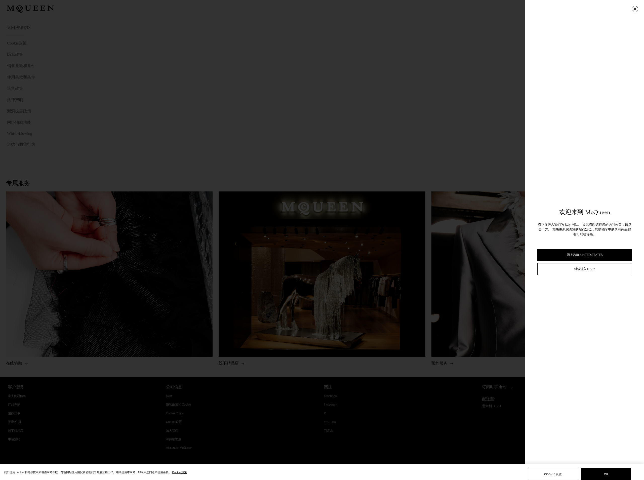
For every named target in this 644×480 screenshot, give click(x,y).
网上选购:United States (585, 255)
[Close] (635, 9)
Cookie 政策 (179, 472)
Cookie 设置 (553, 474)
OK (606, 474)
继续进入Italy (584, 269)
